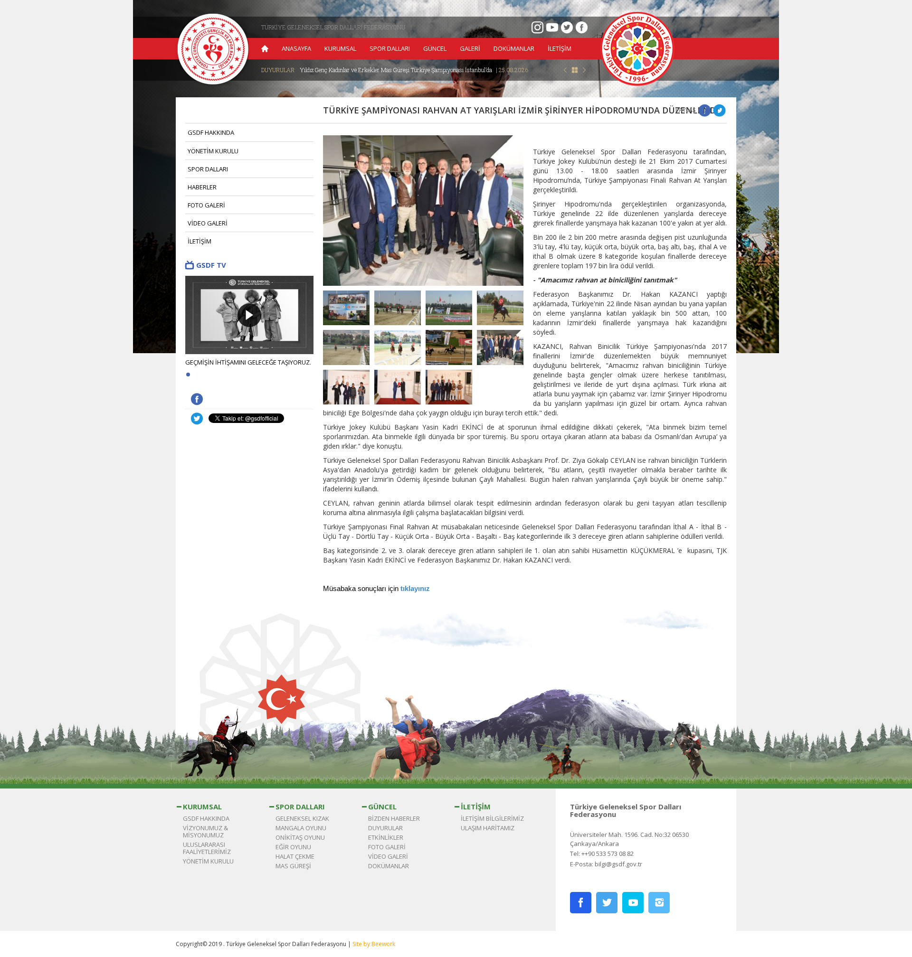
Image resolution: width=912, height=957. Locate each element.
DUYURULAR (385, 828)
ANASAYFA (296, 48)
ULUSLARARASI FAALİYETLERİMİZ (207, 848)
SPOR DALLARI (390, 48)
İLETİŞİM (559, 48)
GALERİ (470, 48)
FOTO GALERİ (206, 205)
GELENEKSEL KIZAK (302, 818)
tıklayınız (415, 588)
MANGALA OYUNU (301, 828)
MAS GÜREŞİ (293, 866)
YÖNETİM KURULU (213, 151)
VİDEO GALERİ (208, 223)
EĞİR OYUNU (293, 847)
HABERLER (202, 187)
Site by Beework (373, 944)
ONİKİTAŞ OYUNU (300, 837)
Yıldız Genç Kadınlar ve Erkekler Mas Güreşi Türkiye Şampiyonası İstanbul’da (414, 70)
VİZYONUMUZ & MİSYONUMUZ (205, 831)
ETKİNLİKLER (385, 837)
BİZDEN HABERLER (394, 818)
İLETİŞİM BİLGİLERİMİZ (492, 818)
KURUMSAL (340, 48)
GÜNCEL (434, 48)
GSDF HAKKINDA (211, 132)
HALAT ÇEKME (295, 856)
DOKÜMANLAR (514, 48)
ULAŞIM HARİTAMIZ (487, 828)
